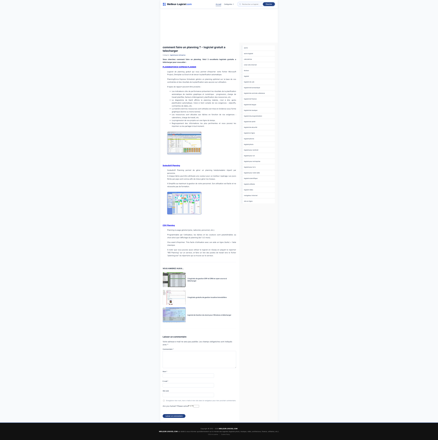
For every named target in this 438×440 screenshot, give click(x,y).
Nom (165, 371)
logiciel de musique (250, 110)
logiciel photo (248, 144)
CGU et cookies (213, 434)
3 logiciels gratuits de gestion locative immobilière (207, 297)
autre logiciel (248, 53)
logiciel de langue (250, 104)
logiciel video (248, 190)
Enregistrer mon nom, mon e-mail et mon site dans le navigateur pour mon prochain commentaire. (201, 400)
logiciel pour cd (249, 156)
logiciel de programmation (253, 116)
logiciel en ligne (249, 133)
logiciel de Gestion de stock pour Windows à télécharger (209, 315)
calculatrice (248, 59)
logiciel (246, 76)
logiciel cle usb (249, 82)
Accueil (218, 4)
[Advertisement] (219, 26)
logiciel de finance (250, 99)
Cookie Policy (225, 434)
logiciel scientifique (251, 178)
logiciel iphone (249, 139)
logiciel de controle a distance (254, 93)
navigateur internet (251, 195)
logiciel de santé (249, 121)
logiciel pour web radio (252, 173)
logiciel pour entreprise (177, 55)
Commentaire (168, 349)
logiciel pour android (251, 150)
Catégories (228, 4)
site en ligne (248, 201)
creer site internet (250, 65)
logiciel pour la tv (250, 167)
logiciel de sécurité (250, 127)
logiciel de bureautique (252, 87)
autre (246, 48)
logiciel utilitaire (249, 184)
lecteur (246, 70)
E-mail (165, 381)
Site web (166, 391)
